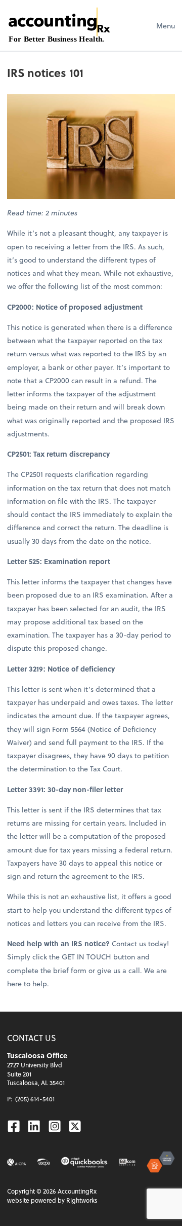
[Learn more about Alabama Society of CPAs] (43, 1162)
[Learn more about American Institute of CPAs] (16, 1162)
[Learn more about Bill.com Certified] (127, 1162)
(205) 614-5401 (35, 1098)
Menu (165, 25)
